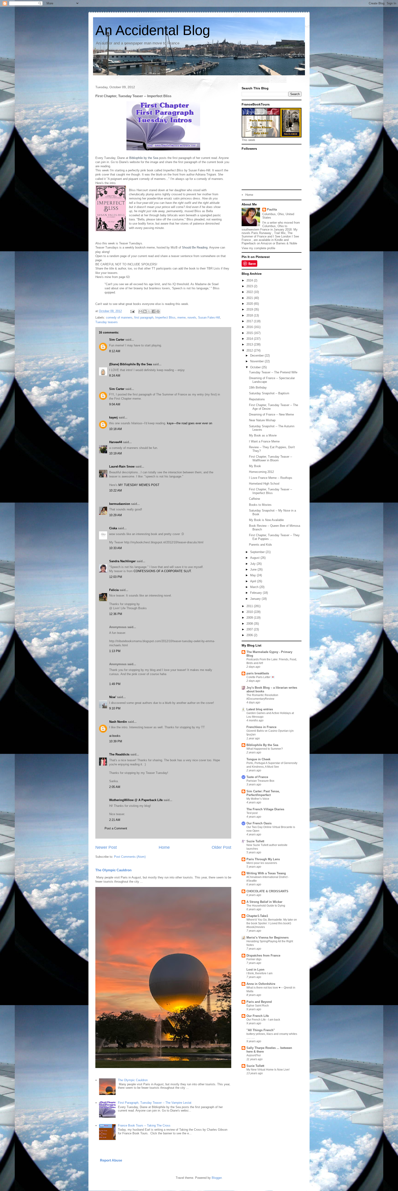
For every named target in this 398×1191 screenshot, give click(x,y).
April (253, 581)
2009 (250, 617)
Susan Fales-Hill (209, 317)
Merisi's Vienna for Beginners (267, 937)
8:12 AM (114, 351)
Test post (252, 813)
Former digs (253, 959)
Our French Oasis (259, 823)
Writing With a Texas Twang (266, 873)
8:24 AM (114, 375)
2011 (250, 606)
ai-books (114, 735)
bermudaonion (119, 504)
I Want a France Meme (264, 441)
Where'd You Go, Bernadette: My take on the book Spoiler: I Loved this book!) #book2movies (271, 923)
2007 (250, 629)
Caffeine (254, 498)
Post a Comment (116, 828)
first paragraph (143, 317)
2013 (250, 344)
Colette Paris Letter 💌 (260, 677)
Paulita (272, 209)
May (253, 575)
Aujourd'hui (253, 1055)
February (256, 592)
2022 (250, 292)
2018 (250, 315)
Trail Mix (280, 233)
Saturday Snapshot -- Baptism (269, 393)
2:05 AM (114, 787)
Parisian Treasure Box (260, 780)
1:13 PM (114, 651)
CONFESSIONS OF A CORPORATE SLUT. (163, 571)
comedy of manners (119, 317)
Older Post (221, 847)
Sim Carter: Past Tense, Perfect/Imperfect (263, 793)
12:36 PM (115, 614)
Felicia (114, 590)
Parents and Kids (260, 544)
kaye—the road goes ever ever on (189, 423)
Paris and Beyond (259, 1002)
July (253, 563)
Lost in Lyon (255, 969)
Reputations (257, 399)
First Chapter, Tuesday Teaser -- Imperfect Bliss (270, 491)
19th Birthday (258, 387)
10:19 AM (115, 453)
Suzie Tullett (255, 841)
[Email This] (140, 311)
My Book (255, 466)
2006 (250, 635)
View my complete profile (258, 248)
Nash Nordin (118, 721)
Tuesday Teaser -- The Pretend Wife (273, 372)
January (256, 598)
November (257, 361)
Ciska (113, 528)
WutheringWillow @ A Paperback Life (136, 800)
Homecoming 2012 (261, 472)
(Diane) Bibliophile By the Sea (130, 364)
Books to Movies (260, 504)
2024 (250, 280)
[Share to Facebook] (153, 311)
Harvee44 (115, 442)
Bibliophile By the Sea (262, 745)
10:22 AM (115, 490)
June (254, 569)
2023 (250, 286)
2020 (250, 303)
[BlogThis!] (145, 311)
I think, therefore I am (259, 973)
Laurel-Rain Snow (122, 466)
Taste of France (257, 777)
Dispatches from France (263, 955)
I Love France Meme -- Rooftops (270, 478)
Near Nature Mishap (262, 420)
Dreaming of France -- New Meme (271, 414)
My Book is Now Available (266, 520)
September (258, 552)
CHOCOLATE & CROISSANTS (267, 891)
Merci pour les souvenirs (261, 863)
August (255, 557)
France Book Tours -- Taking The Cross (144, 1125)
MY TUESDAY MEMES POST (138, 485)
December (257, 355)
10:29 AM (115, 515)
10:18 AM (115, 429)
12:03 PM (115, 577)
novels (191, 317)
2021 (250, 298)
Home (164, 847)
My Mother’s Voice (257, 798)
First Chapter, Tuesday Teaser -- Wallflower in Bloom (270, 458)
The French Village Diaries (265, 809)
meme (181, 317)
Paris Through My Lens (263, 859)
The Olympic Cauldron (113, 870)
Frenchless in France (261, 727)
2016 (250, 327)
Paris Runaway (261, 233)
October (256, 367)
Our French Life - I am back (263, 1019)
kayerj (113, 417)
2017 (250, 321)
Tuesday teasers (106, 322)
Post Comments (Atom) (130, 856)
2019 (250, 309)
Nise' (113, 697)
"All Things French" (260, 1030)
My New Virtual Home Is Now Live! (268, 1069)
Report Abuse (111, 1160)
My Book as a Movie (263, 435)
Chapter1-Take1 (257, 916)
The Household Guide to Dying (265, 905)
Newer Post (106, 847)
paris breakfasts (257, 673)
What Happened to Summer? (264, 748)
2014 (250, 338)
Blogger (217, 1177)
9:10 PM (114, 708)
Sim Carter (116, 339)
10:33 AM (115, 548)
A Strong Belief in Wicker (264, 902)
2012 (250, 350)
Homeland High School (264, 483)
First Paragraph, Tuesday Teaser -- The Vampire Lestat (154, 1102)
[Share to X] (149, 311)
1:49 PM (114, 684)
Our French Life (257, 1016)
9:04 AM (114, 404)
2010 (250, 612)
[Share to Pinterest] (158, 311)
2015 (250, 333)
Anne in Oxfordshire (260, 984)
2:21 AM (114, 820)
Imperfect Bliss (165, 317)
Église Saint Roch (257, 1005)
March (254, 587)
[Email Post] (132, 311)
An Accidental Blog (152, 30)
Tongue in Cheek (258, 759)
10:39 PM (115, 741)
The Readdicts (119, 754)
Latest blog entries (259, 709)
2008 (250, 623)
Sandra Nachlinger (122, 561)
